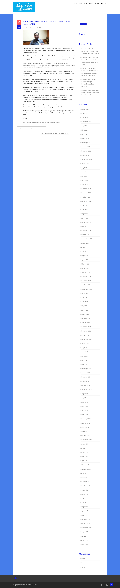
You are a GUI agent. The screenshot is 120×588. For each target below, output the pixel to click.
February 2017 (86, 519)
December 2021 (86, 276)
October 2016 (85, 523)
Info (40, 27)
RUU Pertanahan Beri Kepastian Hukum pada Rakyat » (55, 133)
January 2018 (85, 473)
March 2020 (85, 364)
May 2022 (84, 256)
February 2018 (86, 469)
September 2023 (86, 201)
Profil (85, 3)
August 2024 (85, 163)
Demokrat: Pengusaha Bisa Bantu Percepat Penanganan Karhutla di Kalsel (90, 92)
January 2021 (85, 323)
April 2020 (84, 360)
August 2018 (85, 444)
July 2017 (84, 498)
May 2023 (84, 214)
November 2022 (86, 231)
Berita (80, 3)
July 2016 (84, 536)
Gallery (91, 3)
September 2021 (86, 289)
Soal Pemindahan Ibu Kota (53, 122)
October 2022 (85, 235)
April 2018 (84, 461)
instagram (107, 585)
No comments (45, 27)
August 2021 (85, 293)
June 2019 (84, 402)
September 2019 (86, 389)
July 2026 (84, 113)
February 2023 (86, 222)
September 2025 (86, 122)
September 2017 (86, 490)
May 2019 (84, 406)
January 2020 (85, 373)
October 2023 (85, 197)
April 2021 (84, 310)
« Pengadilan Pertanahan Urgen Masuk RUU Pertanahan (31, 128)
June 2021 (84, 302)
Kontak (97, 3)
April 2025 (84, 134)
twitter (104, 585)
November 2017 (86, 482)
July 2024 (84, 168)
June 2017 (84, 502)
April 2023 (84, 218)
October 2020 (85, 335)
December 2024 (86, 151)
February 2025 (86, 143)
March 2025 (85, 138)
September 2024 (86, 159)
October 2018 (85, 436)
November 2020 (86, 331)
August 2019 (85, 394)
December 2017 (86, 477)
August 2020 (85, 343)
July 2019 (84, 398)
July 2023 (84, 205)
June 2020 (84, 352)
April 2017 (84, 511)
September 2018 (86, 440)
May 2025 (84, 130)
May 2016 (84, 544)
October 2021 (85, 285)
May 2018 (84, 456)
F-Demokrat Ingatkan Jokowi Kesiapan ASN (36, 122)
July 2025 (84, 126)
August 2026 (85, 109)
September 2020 (86, 339)
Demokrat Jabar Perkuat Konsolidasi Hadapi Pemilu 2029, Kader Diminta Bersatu (90, 51)
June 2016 (84, 540)
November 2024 (86, 155)
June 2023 (84, 210)
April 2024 (84, 180)
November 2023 (86, 193)
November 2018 (86, 431)
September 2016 (86, 528)
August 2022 (85, 243)
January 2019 (85, 423)
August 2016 (85, 532)
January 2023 (85, 226)
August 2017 (85, 494)
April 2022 (84, 260)
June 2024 (84, 172)
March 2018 (85, 465)
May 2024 (84, 176)
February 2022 (86, 268)
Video (83, 567)
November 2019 (86, 381)
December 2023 (86, 189)
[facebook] (101, 585)
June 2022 (84, 251)
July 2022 (84, 247)
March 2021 (85, 314)
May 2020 (84, 356)
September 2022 (86, 239)
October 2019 (85, 385)
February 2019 (86, 419)
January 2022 (85, 272)
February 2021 (86, 318)
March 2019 (85, 415)
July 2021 (84, 297)
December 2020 (86, 327)
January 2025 (85, 147)
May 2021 (84, 306)
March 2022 (85, 264)
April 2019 (84, 410)
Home (75, 3)
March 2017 (85, 515)
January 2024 (85, 184)
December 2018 (86, 427)
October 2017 (85, 486)
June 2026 (84, 118)
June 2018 (84, 452)
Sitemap (103, 3)
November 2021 (86, 281)
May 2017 (84, 507)
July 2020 (84, 348)
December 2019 (86, 377)
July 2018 (84, 448)
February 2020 (86, 369)
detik (29, 118)
